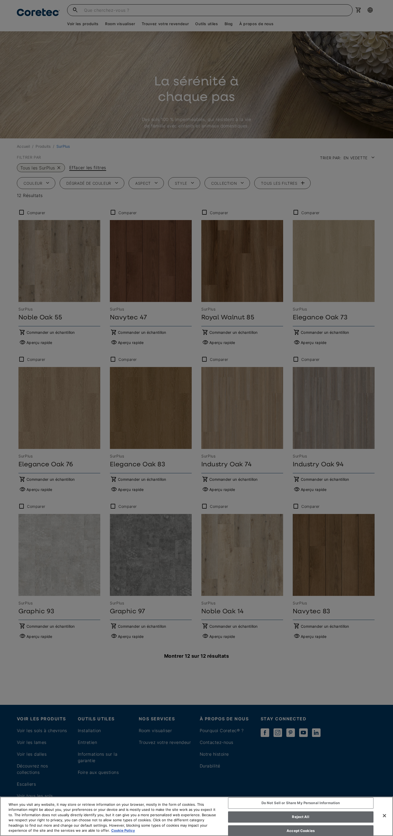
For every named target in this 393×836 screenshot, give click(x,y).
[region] (196, 816)
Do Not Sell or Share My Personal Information (300, 803)
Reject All (300, 817)
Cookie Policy (123, 830)
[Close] (384, 816)
